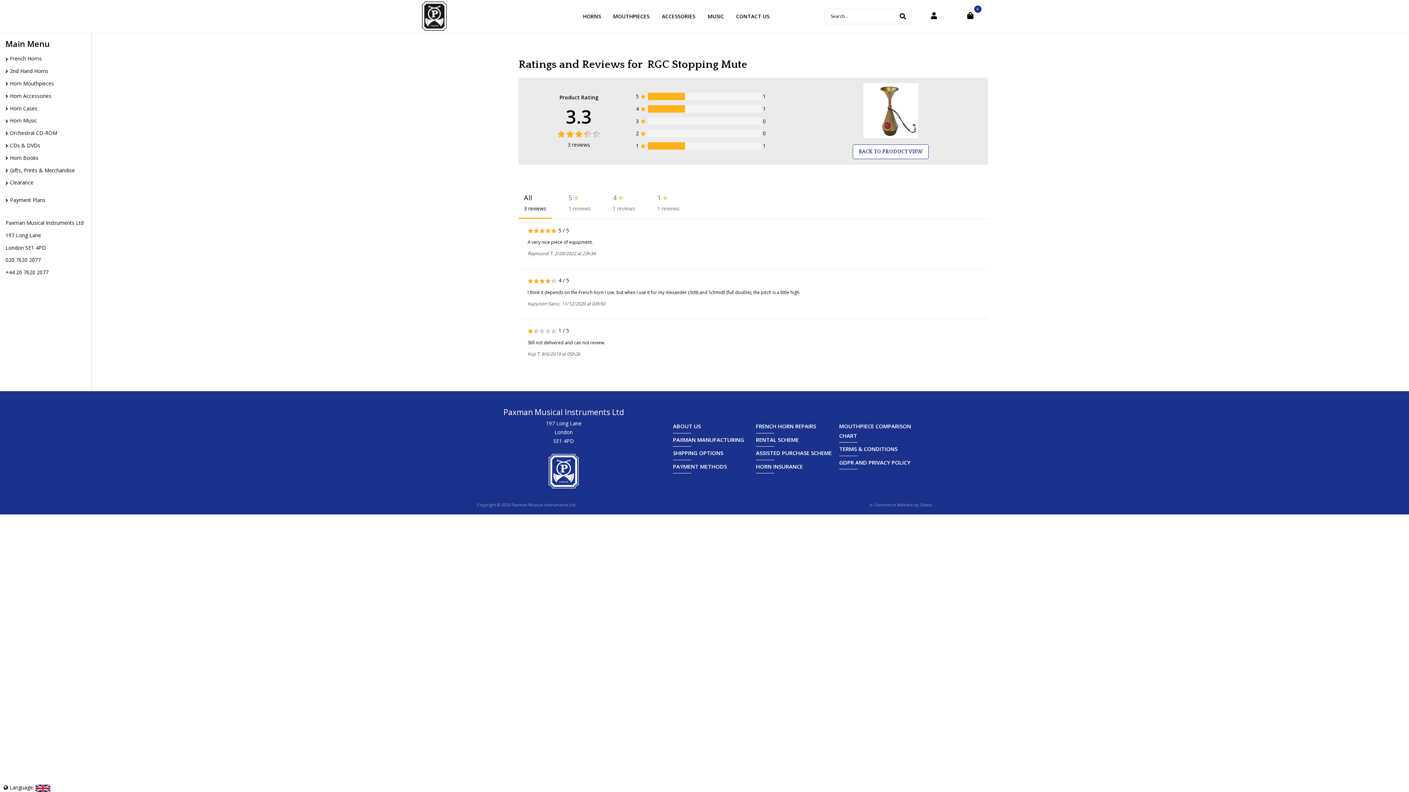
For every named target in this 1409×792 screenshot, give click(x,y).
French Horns (26, 58)
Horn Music (23, 120)
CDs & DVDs (25, 145)
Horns (592, 16)
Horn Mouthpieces (32, 83)
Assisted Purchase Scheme (794, 452)
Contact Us (752, 16)
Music (716, 16)
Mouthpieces (631, 16)
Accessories (678, 16)
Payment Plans (27, 200)
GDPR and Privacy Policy (874, 462)
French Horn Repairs (786, 426)
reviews (579, 144)
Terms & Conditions (868, 448)
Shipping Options (698, 452)
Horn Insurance (779, 466)
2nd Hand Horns (29, 70)
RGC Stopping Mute (697, 65)
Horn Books (24, 157)
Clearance (21, 182)
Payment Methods (700, 466)
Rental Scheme (777, 439)
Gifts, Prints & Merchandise (42, 170)
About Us (687, 426)
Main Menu (28, 43)
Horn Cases (23, 108)
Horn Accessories (30, 95)
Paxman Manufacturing (708, 439)
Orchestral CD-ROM (33, 132)
